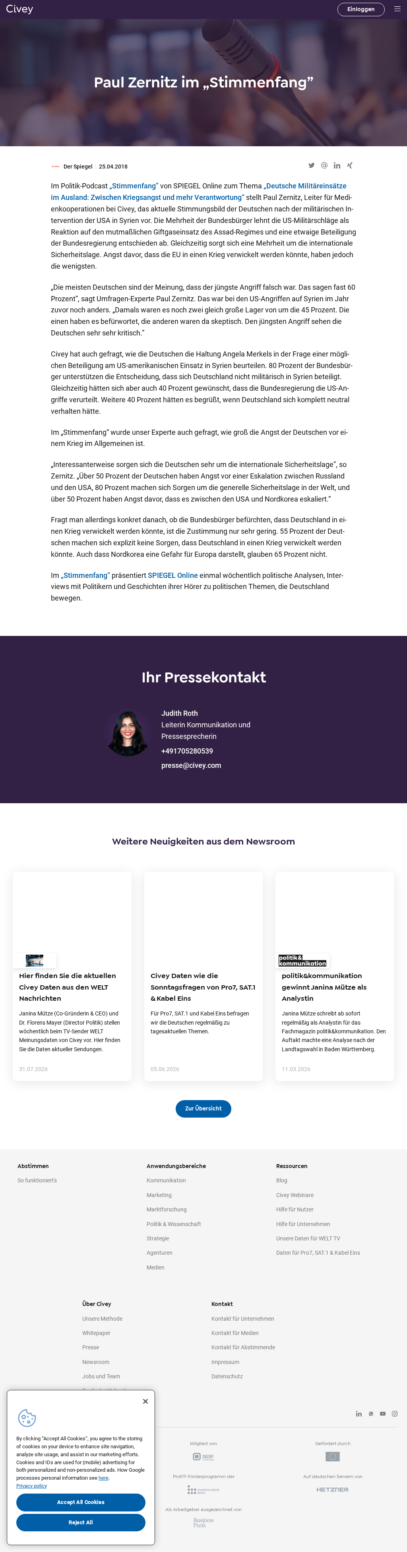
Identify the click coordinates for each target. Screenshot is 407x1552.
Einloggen (361, 9)
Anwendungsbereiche (176, 1166)
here (104, 1478)
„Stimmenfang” (134, 186)
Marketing (159, 1195)
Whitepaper (96, 1333)
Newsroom (95, 1362)
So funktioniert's (37, 1180)
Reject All (81, 1522)
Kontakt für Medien (235, 1333)
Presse (90, 1347)
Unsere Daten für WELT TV (308, 1238)
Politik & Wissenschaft (174, 1224)
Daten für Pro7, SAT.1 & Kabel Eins (318, 1253)
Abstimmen (33, 1166)
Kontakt (222, 1304)
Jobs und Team (101, 1376)
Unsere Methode (102, 1319)
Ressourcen (292, 1166)
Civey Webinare (295, 1195)
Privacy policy (31, 1486)
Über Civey (96, 1304)
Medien (156, 1267)
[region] (80, 1467)
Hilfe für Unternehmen (303, 1224)
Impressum (225, 1362)
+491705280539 (187, 751)
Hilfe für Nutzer (295, 1209)
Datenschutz (227, 1376)
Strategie (158, 1238)
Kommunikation (166, 1180)
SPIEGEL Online (173, 575)
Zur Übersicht (203, 1108)
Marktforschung (167, 1209)
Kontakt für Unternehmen (242, 1319)
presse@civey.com (191, 765)
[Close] (145, 1401)
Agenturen (159, 1253)
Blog (281, 1180)
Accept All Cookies (81, 1502)
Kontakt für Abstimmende (243, 1347)
